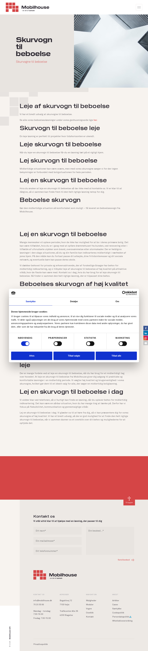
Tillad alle (116, 355)
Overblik (90, 613)
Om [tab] (117, 301)
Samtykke (116, 609)
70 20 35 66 (38, 605)
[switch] (58, 343)
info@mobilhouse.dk (42, 601)
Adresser (64, 594)
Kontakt (90, 617)
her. (95, 120)
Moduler (90, 605)
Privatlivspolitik (40, 644)
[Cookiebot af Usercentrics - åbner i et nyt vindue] (124, 293)
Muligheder (91, 601)
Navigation (91, 594)
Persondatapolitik (120, 617)
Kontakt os (38, 594)
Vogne (89, 609)
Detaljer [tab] (74, 301)
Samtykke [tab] (31, 301)
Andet (115, 594)
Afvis (31, 355)
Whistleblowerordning (122, 621)
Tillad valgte (74, 355)
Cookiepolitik (118, 613)
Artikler (115, 601)
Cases (115, 605)
